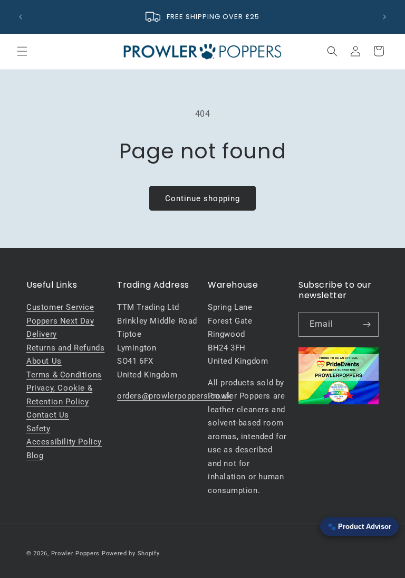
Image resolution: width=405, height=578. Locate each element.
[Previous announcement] (20, 17)
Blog (34, 455)
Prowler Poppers (75, 553)
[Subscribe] (366, 324)
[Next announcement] (384, 17)
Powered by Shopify (131, 553)
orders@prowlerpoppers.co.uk (174, 396)
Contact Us (47, 415)
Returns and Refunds (65, 348)
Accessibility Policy (64, 442)
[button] (22, 51)
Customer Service (60, 307)
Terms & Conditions (64, 375)
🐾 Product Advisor (359, 526)
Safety (38, 428)
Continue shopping (202, 198)
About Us (44, 361)
